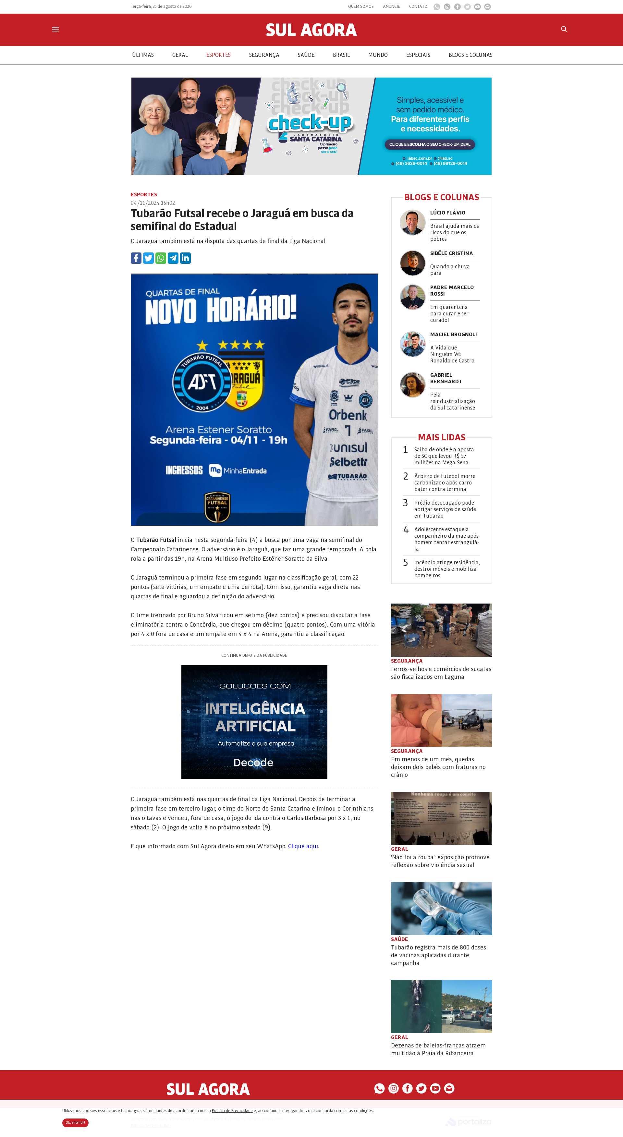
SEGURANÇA (264, 55)
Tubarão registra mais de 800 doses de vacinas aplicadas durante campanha (438, 955)
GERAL (180, 55)
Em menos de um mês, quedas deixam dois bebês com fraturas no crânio (438, 767)
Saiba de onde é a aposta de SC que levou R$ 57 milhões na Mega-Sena (444, 456)
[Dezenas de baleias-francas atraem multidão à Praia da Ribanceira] (441, 1006)
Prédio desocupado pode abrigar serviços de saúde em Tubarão (445, 509)
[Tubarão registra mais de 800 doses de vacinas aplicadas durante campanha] (441, 908)
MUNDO (378, 55)
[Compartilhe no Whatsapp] (160, 258)
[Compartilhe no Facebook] (136, 258)
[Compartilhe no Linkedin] (185, 258)
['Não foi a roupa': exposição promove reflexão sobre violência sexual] (441, 818)
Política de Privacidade (232, 1110)
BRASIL (341, 55)
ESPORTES (218, 55)
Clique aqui (303, 846)
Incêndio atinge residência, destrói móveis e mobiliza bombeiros (447, 569)
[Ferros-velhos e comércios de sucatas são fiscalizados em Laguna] (441, 630)
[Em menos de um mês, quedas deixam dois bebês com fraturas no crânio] (441, 720)
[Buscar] (564, 29)
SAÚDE (306, 55)
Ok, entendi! (75, 1123)
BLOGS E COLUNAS (471, 55)
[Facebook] (457, 8)
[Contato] (487, 8)
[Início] (311, 35)
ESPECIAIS (418, 55)
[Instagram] (447, 8)
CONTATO (418, 6)
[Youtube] (477, 8)
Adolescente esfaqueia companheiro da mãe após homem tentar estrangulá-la (446, 539)
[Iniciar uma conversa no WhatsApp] (437, 9)
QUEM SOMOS (361, 6)
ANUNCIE (391, 6)
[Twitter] (467, 8)
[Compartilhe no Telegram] (173, 258)
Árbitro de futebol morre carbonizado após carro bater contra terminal (444, 482)
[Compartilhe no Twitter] (148, 258)
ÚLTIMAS (143, 55)
